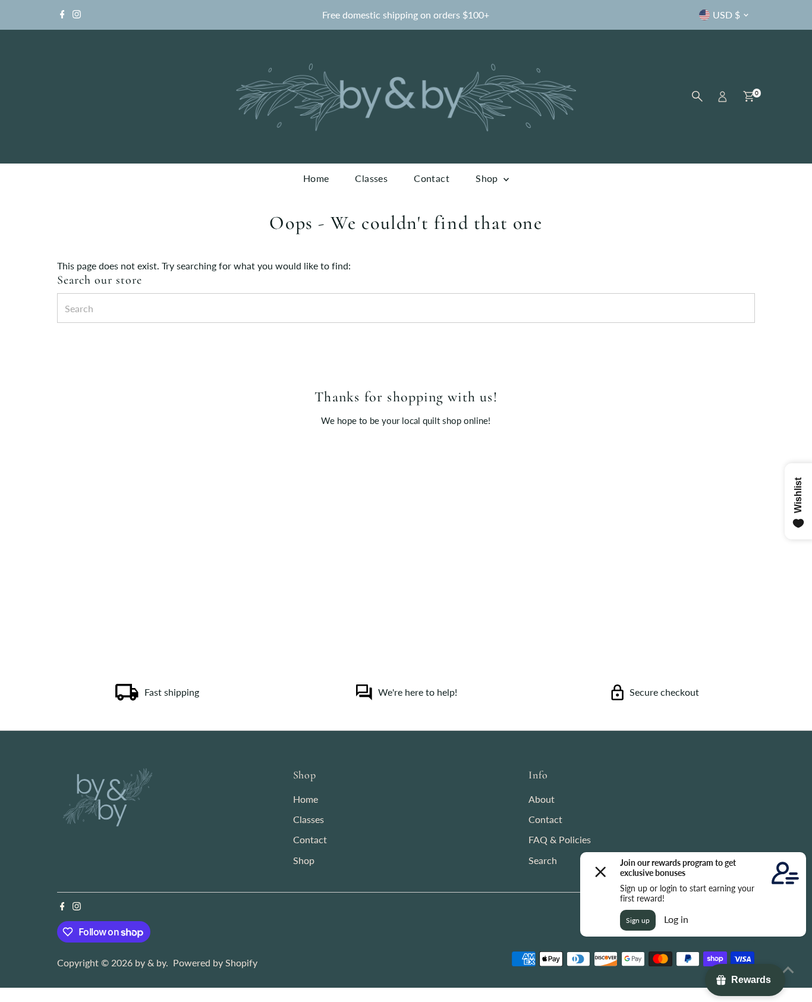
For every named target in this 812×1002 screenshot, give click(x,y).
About (541, 799)
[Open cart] (748, 96)
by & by (150, 962)
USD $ (726, 14)
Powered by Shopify (215, 962)
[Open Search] (697, 96)
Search (542, 860)
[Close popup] (786, 637)
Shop (488, 178)
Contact (431, 178)
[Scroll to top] (788, 969)
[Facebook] (62, 15)
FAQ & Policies (559, 839)
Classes (371, 178)
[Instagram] (77, 15)
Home (316, 178)
